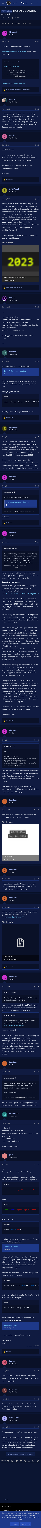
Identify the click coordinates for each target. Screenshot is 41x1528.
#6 (38, 361)
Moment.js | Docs (10, 1325)
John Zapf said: (9, 992)
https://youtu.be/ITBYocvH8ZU (13, 917)
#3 (38, 145)
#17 (38, 1164)
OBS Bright (6, 1506)
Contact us (5, 1510)
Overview (5, 23)
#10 (38, 740)
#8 (38, 486)
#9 (38, 542)
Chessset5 (6, 18)
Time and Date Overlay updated (14, 52)
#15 (38, 1072)
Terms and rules (15, 1510)
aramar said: (8, 746)
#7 (38, 437)
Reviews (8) (16, 23)
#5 (38, 307)
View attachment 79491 (11, 62)
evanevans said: (9, 548)
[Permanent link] (21, 582)
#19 (38, 1399)
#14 (38, 986)
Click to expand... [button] (20, 76)
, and (18, 90)
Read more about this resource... (14, 84)
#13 (38, 907)
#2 (38, 109)
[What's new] (32, 3)
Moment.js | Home (11, 1247)
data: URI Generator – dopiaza (15, 371)
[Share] (35, 41)
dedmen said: (8, 492)
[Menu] (3, 3)
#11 (38, 810)
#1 (38, 42)
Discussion (27, 23)
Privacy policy (26, 1510)
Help (34, 1510)
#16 (38, 1123)
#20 (38, 1427)
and (14, 288)
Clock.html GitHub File (11, 66)
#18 (38, 1371)
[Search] (37, 3)
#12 (38, 879)
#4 (38, 199)
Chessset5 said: (9, 1078)
